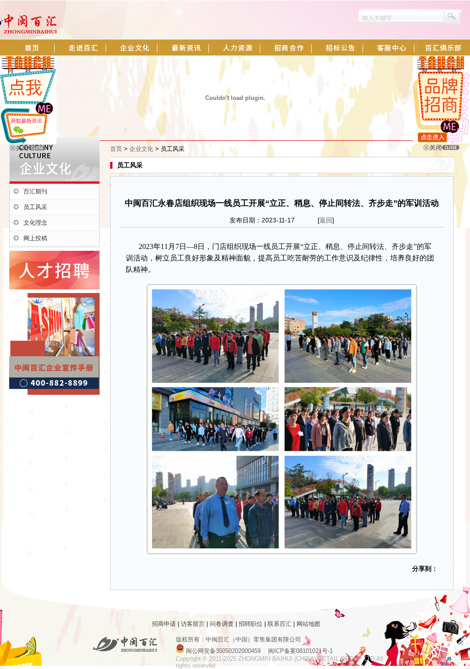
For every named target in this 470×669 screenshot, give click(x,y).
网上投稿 (35, 238)
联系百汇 (279, 623)
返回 (325, 220)
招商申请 (164, 623)
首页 (116, 148)
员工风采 (35, 207)
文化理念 (35, 222)
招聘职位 (251, 623)
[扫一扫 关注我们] (28, 141)
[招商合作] (441, 141)
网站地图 (308, 623)
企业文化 (141, 148)
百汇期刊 (35, 191)
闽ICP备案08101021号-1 (300, 650)
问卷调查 (222, 623)
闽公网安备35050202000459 (223, 650)
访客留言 (193, 623)
